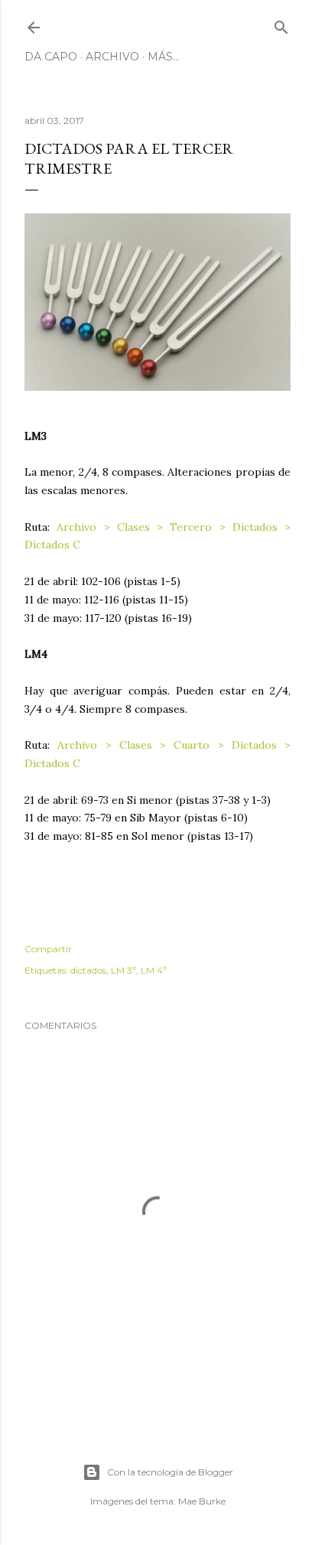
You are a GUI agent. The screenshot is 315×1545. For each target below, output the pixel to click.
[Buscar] (281, 24)
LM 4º (154, 970)
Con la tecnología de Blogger (170, 1472)
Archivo (112, 56)
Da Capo (50, 56)
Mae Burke (202, 1501)
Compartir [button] (48, 949)
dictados (88, 970)
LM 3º (123, 970)
